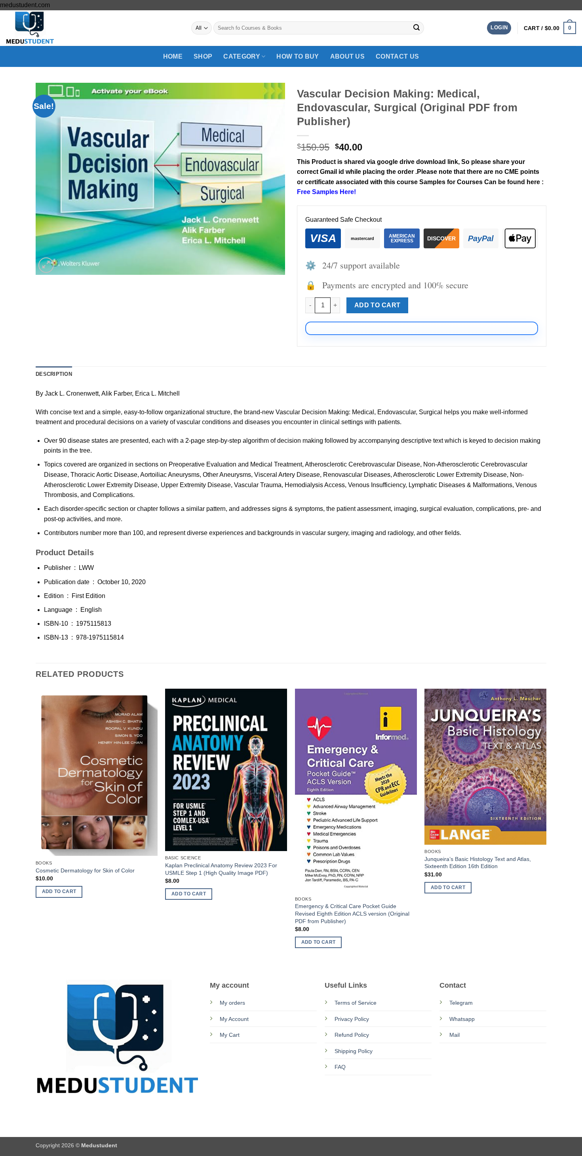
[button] (499, 27)
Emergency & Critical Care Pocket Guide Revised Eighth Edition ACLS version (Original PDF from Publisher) (352, 913)
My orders (232, 1003)
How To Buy (297, 56)
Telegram (461, 1003)
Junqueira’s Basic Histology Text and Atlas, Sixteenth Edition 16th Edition (477, 863)
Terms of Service (356, 1003)
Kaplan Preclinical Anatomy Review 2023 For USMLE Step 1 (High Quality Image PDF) (221, 869)
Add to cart (377, 305)
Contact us (397, 56)
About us (347, 56)
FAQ (340, 1067)
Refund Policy (352, 1035)
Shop (203, 56)
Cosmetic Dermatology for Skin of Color (85, 870)
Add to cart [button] (59, 891)
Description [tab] (54, 374)
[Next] (546, 825)
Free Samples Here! (326, 192)
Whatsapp (462, 1019)
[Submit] (416, 28)
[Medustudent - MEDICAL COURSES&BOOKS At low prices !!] (45, 28)
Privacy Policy (352, 1019)
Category (241, 56)
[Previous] (36, 825)
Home (173, 56)
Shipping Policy (354, 1051)
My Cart (230, 1035)
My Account (234, 1019)
